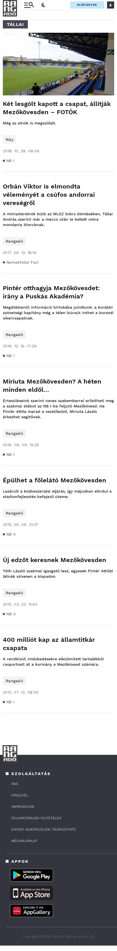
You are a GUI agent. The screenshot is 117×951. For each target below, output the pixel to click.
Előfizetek (87, 4)
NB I (10, 160)
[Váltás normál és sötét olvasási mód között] (43, 5)
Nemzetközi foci (22, 262)
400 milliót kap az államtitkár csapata (49, 643)
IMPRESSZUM (22, 807)
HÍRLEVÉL (19, 795)
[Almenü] (29, 5)
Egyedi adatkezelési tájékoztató (43, 829)
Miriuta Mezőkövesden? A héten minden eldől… (52, 385)
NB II (11, 534)
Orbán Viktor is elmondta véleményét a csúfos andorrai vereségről (49, 194)
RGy (9, 139)
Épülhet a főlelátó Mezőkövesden (54, 480)
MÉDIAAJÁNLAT (24, 841)
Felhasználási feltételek (36, 818)
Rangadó (14, 241)
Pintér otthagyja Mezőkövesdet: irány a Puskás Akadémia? (51, 292)
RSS (14, 784)
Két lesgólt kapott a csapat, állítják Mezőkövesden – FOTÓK (57, 108)
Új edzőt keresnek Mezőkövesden (54, 559)
